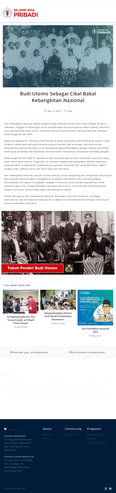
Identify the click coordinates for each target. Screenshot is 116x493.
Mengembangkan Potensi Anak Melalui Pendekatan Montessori (58, 316)
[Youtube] (110, 488)
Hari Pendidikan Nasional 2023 (95, 330)
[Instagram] (105, 488)
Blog (70, 111)
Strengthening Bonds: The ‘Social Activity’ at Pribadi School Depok (21, 320)
